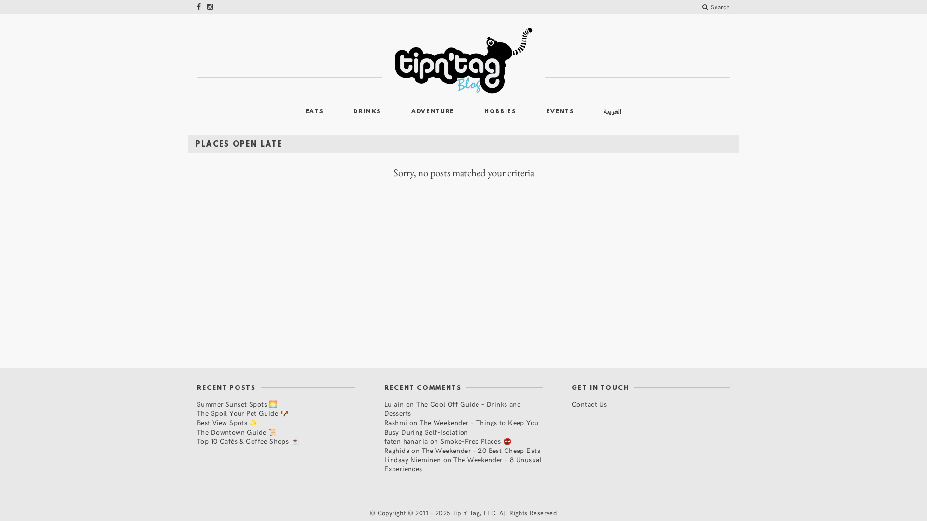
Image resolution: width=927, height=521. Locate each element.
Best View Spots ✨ (227, 422)
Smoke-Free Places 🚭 (475, 441)
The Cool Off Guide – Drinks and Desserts (452, 408)
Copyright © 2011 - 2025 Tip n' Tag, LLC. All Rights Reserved (467, 512)
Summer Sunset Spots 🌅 (237, 404)
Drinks (367, 112)
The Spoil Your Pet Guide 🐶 (243, 413)
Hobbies (500, 112)
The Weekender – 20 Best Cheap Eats (481, 450)
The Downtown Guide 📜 (237, 432)
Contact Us (589, 404)
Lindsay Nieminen (412, 459)
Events (561, 112)
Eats (315, 112)
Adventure (432, 112)
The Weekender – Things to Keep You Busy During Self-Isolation (461, 427)
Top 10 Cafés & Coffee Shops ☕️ (248, 441)
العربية (612, 111)
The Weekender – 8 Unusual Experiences (463, 464)
